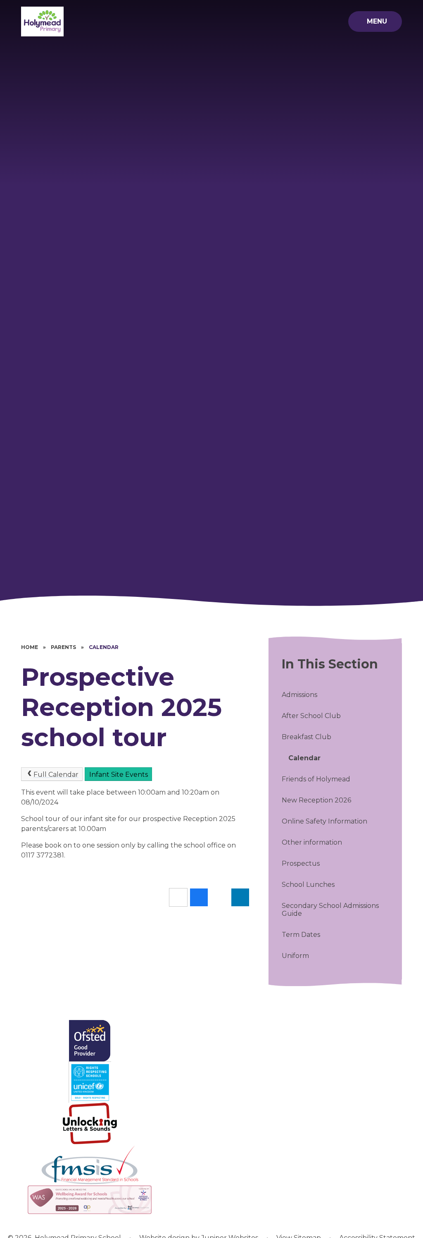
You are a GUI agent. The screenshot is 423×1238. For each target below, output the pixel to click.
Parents (63, 647)
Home (29, 647)
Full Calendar (55, 774)
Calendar (104, 647)
